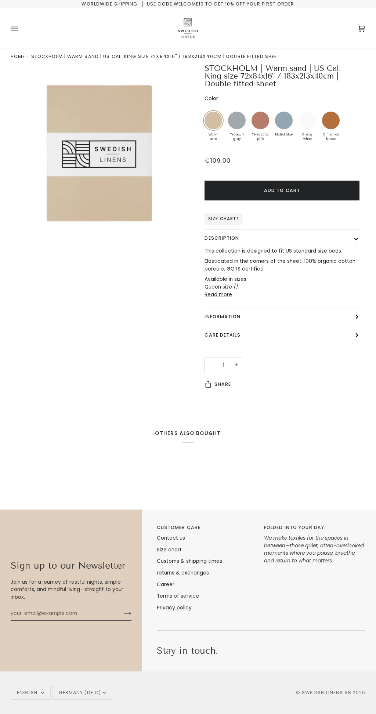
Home (18, 56)
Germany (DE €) (80, 692)
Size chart (169, 549)
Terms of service (178, 595)
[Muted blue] (284, 120)
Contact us (171, 537)
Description (222, 238)
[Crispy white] (307, 120)
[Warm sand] (213, 120)
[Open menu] (22, 28)
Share (222, 384)
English (28, 692)
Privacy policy (174, 607)
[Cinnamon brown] (331, 120)
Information (223, 316)
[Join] (121, 613)
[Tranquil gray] (237, 120)
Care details (222, 335)
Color (211, 98)
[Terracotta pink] (260, 120)
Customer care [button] (178, 527)
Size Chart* (223, 219)
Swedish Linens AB (326, 692)
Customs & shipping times (189, 561)
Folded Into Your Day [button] (294, 527)
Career (165, 584)
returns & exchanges (183, 572)
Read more (218, 294)
